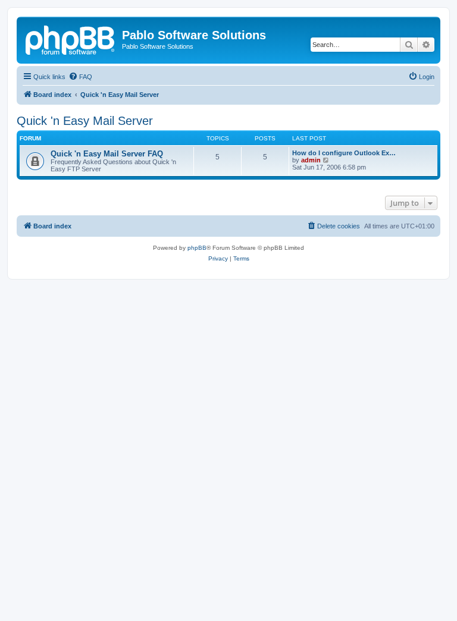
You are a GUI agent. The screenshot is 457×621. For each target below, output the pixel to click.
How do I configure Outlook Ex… (344, 152)
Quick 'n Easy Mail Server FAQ (107, 153)
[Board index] (71, 39)
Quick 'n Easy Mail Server (85, 120)
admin (311, 160)
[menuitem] (80, 77)
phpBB (196, 247)
